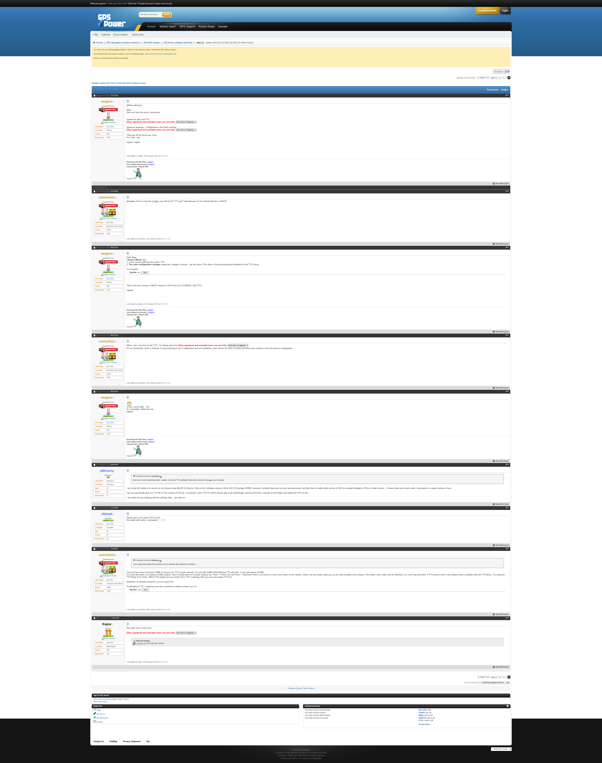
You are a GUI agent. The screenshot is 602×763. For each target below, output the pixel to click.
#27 (507, 508)
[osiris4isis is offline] (108, 218)
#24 (507, 335)
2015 (95, 699)
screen (126, 699)
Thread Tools (492, 90)
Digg (98, 710)
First (495, 78)
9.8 (104, 699)
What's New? (168, 26)
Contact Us (98, 741)
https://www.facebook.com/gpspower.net (160, 54)
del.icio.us (100, 714)
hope (120, 699)
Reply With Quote (502, 184)
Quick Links (138, 34)
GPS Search (187, 26)
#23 (507, 247)
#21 (507, 95)
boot (108, 699)
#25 (507, 391)
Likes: (500, 72)
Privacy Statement (131, 741)
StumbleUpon (102, 718)
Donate (222, 26)
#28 (507, 549)
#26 (507, 464)
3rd (100, 699)
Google (99, 722)
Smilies (422, 713)
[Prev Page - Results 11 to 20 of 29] (500, 77)
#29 (507, 618)
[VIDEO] (422, 718)
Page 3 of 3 (484, 78)
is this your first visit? (117, 3)
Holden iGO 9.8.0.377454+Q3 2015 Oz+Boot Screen (122, 83)
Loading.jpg (141, 643)
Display (504, 90)
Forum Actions (120, 34)
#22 (507, 191)
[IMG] (421, 715)
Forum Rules (207, 26)
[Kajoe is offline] (108, 638)
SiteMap (113, 741)
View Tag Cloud (100, 702)
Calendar (105, 34)
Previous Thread (295, 688)
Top (508, 683)
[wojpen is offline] (108, 122)
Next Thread (309, 688)
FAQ (96, 34)
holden (114, 699)
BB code (422, 710)
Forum (151, 26)
